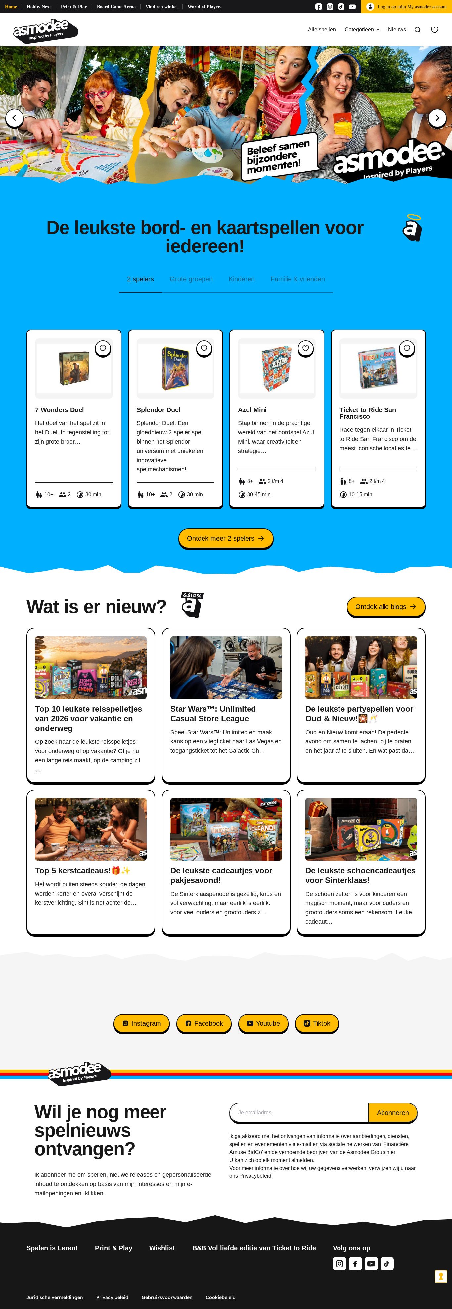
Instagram (146, 1023)
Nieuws (397, 29)
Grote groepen (191, 279)
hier (390, 1152)
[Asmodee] (45, 30)
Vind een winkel (162, 6)
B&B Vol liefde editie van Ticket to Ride (254, 1248)
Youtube (268, 1023)
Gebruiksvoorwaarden (167, 1297)
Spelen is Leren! (52, 1248)
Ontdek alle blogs (380, 606)
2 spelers (140, 279)
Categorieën (359, 29)
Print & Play (74, 6)
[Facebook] (318, 6)
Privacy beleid (112, 1297)
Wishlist (162, 1248)
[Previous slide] (14, 118)
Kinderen (242, 279)
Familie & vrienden (298, 279)
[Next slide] (437, 118)
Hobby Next (39, 6)
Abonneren (393, 1112)
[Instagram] (330, 6)
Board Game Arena (116, 6)
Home (11, 6)
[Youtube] (352, 6)
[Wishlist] (435, 30)
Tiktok (321, 1023)
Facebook (208, 1023)
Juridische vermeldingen (54, 1297)
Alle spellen (322, 29)
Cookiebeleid (221, 1297)
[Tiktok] (341, 6)
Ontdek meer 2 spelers (220, 538)
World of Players (204, 6)
